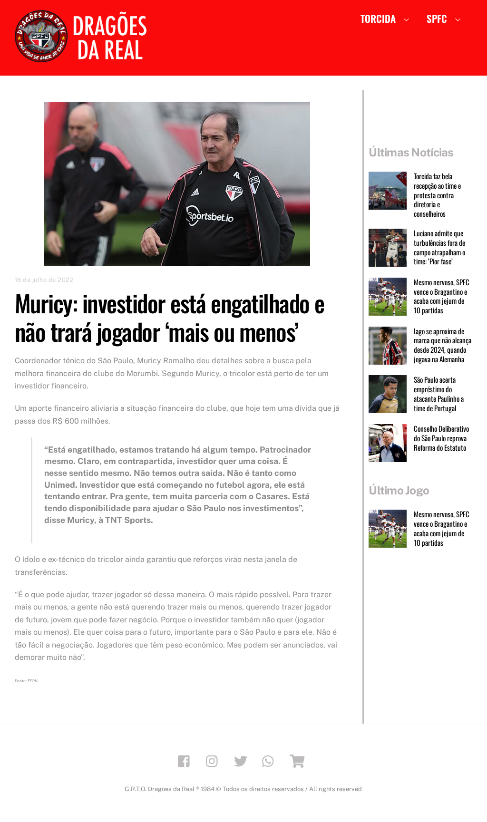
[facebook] (186, 760)
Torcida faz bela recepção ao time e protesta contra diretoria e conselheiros (437, 195)
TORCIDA (378, 18)
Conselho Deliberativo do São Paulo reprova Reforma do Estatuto (441, 438)
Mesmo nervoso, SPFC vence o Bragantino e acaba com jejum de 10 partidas (441, 296)
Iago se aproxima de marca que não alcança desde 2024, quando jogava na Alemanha (442, 345)
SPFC (437, 18)
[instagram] (214, 760)
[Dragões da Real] (84, 57)
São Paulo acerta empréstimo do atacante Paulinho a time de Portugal (439, 394)
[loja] (298, 760)
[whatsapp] (270, 760)
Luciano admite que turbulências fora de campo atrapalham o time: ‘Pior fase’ (439, 247)
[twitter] (242, 760)
